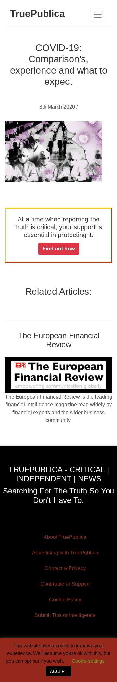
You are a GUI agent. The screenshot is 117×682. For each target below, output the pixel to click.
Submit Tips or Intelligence (65, 615)
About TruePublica (65, 537)
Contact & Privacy (65, 568)
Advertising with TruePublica (65, 552)
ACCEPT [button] (58, 671)
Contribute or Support (65, 584)
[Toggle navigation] (98, 14)
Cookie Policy (65, 599)
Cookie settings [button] (88, 661)
